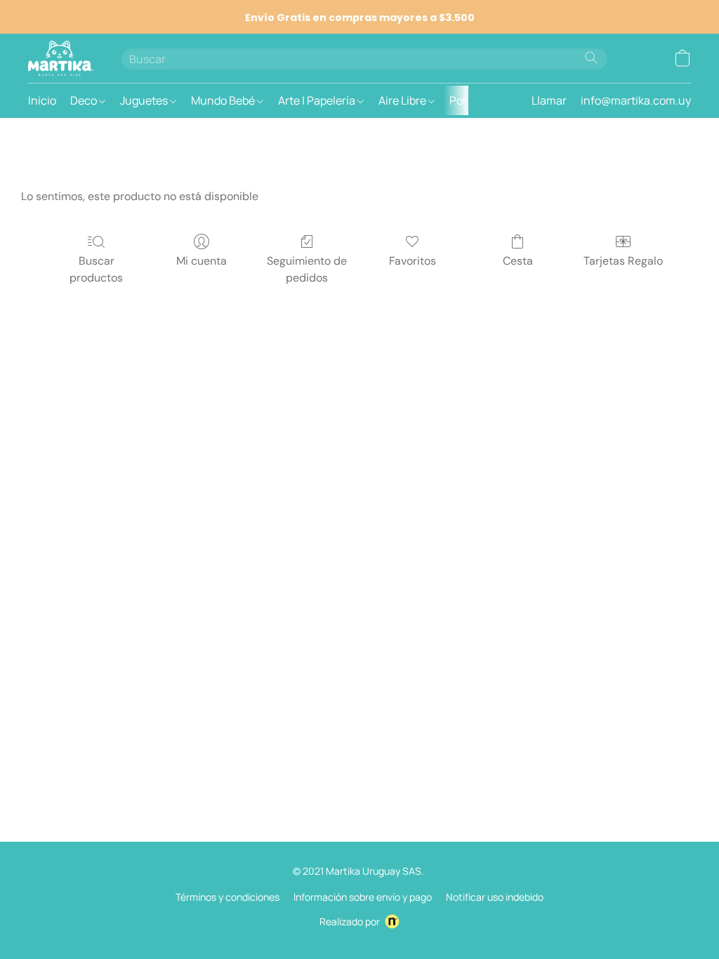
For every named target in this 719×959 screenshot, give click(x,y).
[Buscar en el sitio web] (591, 57)
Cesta (518, 260)
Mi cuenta (201, 260)
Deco (84, 100)
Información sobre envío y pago (362, 897)
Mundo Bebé (224, 100)
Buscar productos (96, 269)
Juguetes (145, 100)
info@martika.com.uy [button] (636, 100)
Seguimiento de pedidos (307, 269)
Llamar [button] (549, 100)
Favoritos (412, 260)
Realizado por (349, 921)
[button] (60, 58)
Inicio (42, 100)
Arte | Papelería (317, 100)
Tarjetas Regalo (623, 260)
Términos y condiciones (227, 897)
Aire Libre (403, 100)
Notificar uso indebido (494, 897)
